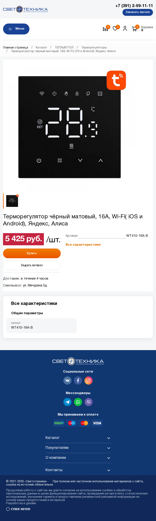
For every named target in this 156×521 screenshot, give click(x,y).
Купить (32, 253)
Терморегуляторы (94, 47)
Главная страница (15, 47)
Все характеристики (83, 244)
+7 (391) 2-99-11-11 (134, 6)
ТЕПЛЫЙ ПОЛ (64, 47)
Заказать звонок (138, 12)
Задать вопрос (32, 265)
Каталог (41, 47)
